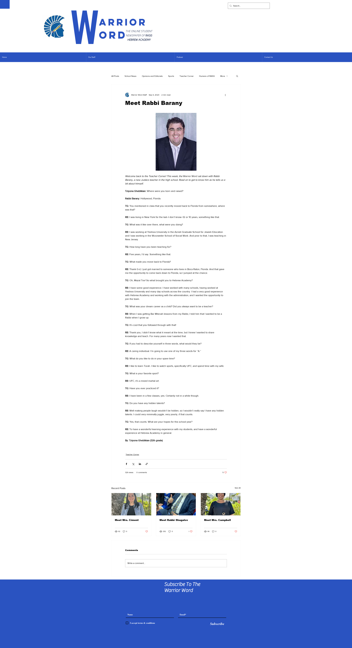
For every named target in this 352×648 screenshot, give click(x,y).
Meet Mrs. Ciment (127, 520)
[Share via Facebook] (126, 464)
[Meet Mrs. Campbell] (220, 504)
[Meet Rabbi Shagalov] (176, 504)
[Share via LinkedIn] (140, 464)
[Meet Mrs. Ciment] (131, 504)
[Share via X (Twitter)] (133, 464)
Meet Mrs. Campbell (217, 520)
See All (238, 488)
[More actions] (225, 94)
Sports (171, 76)
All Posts (115, 76)
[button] (237, 76)
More (222, 76)
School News (130, 76)
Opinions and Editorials (152, 76)
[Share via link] (146, 464)
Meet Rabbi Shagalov (174, 520)
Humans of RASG (207, 76)
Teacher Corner (187, 76)
